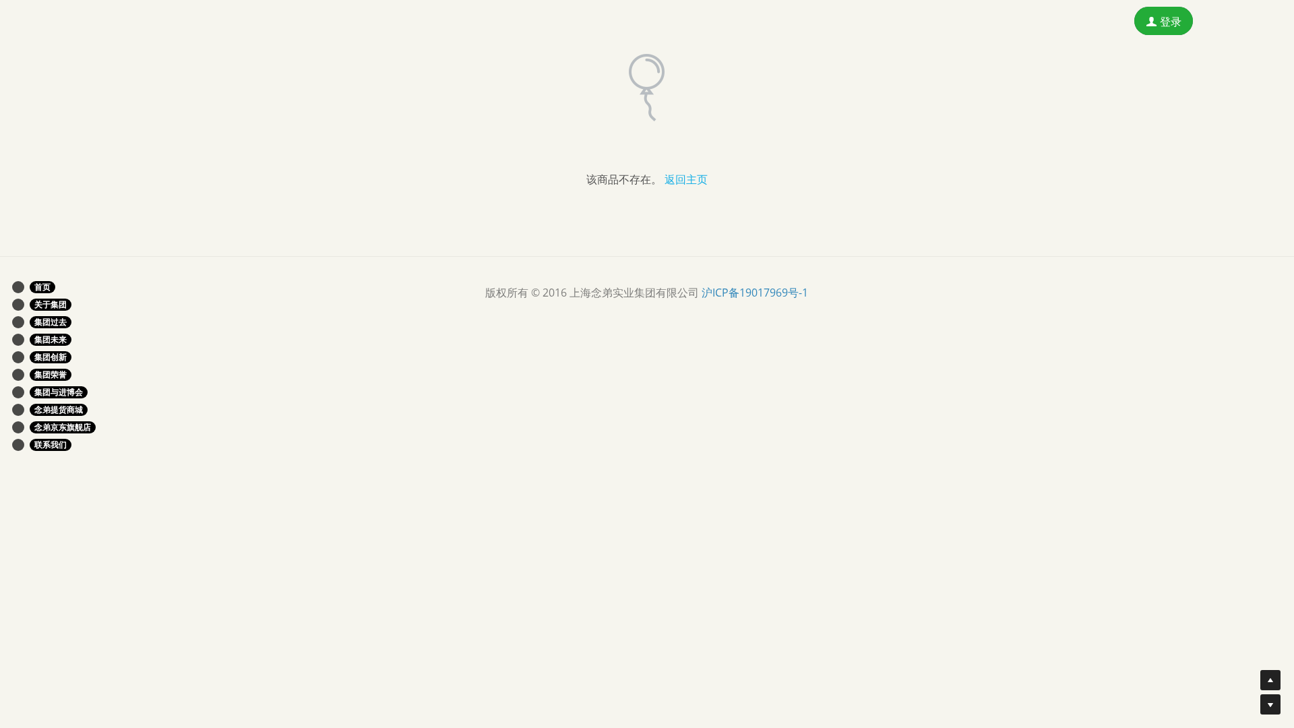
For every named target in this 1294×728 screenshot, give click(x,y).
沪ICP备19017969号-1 (755, 292)
